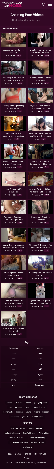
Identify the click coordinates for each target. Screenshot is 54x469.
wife (40, 353)
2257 (10, 454)
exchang (19, 403)
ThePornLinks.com (35, 428)
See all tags (39, 385)
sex (40, 380)
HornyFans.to (27, 447)
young (28, 412)
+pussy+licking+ (39, 407)
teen (14, 353)
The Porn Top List (18, 428)
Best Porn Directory (37, 438)
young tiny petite (40, 403)
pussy (13, 380)
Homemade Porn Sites (19, 442)
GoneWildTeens (29, 433)
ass (13, 369)
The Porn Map (40, 454)
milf (40, 369)
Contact (27, 458)
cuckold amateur (15, 407)
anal (13, 359)
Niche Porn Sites (37, 442)
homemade (13, 348)
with (40, 359)
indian (28, 403)
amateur (40, 348)
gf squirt (25, 417)
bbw (40, 364)
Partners (27, 454)
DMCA (18, 454)
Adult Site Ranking (12, 433)
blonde (9, 403)
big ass (13, 364)
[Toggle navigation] (50, 4)
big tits (40, 375)
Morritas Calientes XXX (18, 438)
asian (14, 385)
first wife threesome (42, 412)
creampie (13, 375)
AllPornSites (44, 433)
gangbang (14, 417)
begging (19, 412)
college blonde (37, 417)
